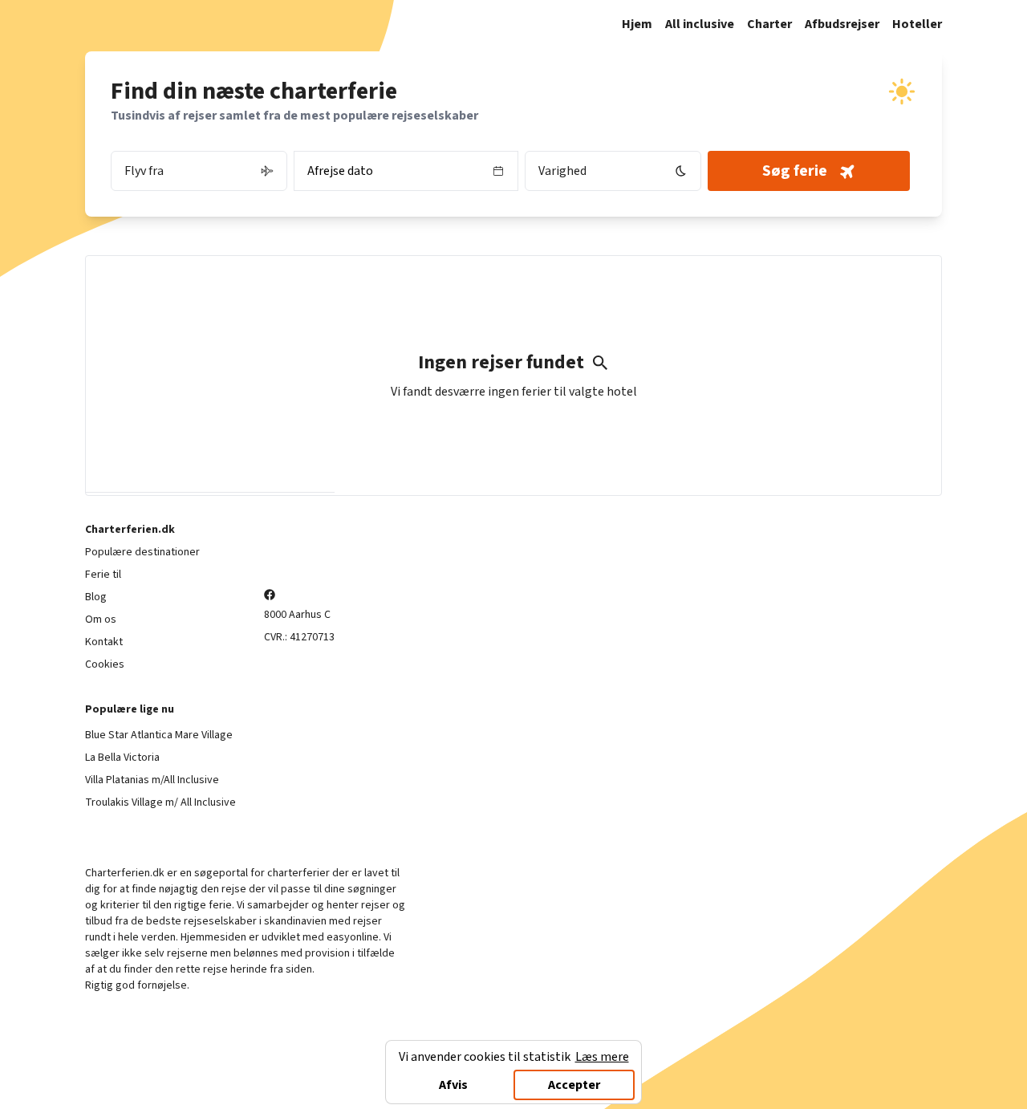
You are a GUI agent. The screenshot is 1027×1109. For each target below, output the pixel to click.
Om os (100, 619)
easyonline (353, 937)
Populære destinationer (142, 552)
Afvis (453, 1085)
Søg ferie (794, 171)
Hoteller (917, 24)
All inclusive (699, 24)
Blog (96, 597)
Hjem (637, 24)
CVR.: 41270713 (299, 637)
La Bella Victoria (122, 757)
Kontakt (104, 642)
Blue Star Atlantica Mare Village (159, 735)
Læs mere (602, 1057)
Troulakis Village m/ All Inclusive (160, 802)
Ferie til (103, 575)
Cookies (104, 664)
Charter (769, 24)
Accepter (574, 1085)
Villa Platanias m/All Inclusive (152, 780)
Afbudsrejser (842, 24)
